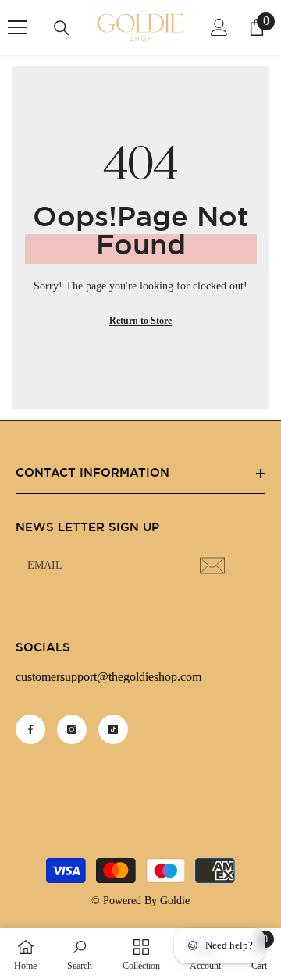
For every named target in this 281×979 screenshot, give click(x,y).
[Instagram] (72, 729)
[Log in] (219, 27)
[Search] (61, 28)
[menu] (17, 27)
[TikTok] (113, 729)
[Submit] (214, 565)
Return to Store (140, 320)
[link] (80, 953)
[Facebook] (30, 729)
